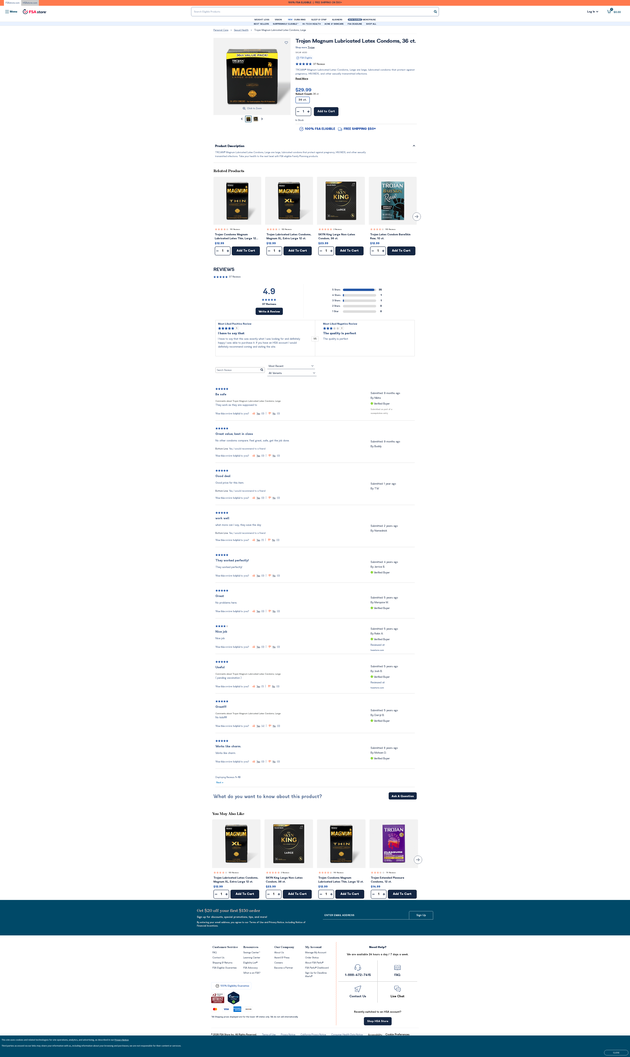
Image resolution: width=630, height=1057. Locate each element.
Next (219, 782)
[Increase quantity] (308, 111)
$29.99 (303, 90)
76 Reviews (391, 873)
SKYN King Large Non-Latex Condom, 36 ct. (336, 236)
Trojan (311, 47)
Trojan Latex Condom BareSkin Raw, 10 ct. (390, 236)
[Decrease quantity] (298, 111)
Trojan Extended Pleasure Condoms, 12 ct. (387, 879)
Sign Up (421, 915)
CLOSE (616, 1052)
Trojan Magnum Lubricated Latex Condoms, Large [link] (280, 30)
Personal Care (220, 30)
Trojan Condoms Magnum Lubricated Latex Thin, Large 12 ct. (235, 236)
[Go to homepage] (35, 11)
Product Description (230, 146)
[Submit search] (435, 11)
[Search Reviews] (262, 370)
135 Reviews (390, 229)
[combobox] (315, 11)
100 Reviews (287, 229)
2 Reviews (338, 229)
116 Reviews (235, 229)
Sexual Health (241, 30)
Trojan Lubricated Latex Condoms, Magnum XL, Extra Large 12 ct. (288, 236)
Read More (301, 78)
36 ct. (302, 99)
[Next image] (262, 119)
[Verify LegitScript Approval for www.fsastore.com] (234, 998)
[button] (237, 201)
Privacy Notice (122, 1039)
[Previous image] (242, 119)
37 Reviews (319, 64)
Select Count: (307, 94)
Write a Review (269, 311)
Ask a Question (403, 796)
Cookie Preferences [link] (397, 1034)
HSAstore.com (30, 2)
